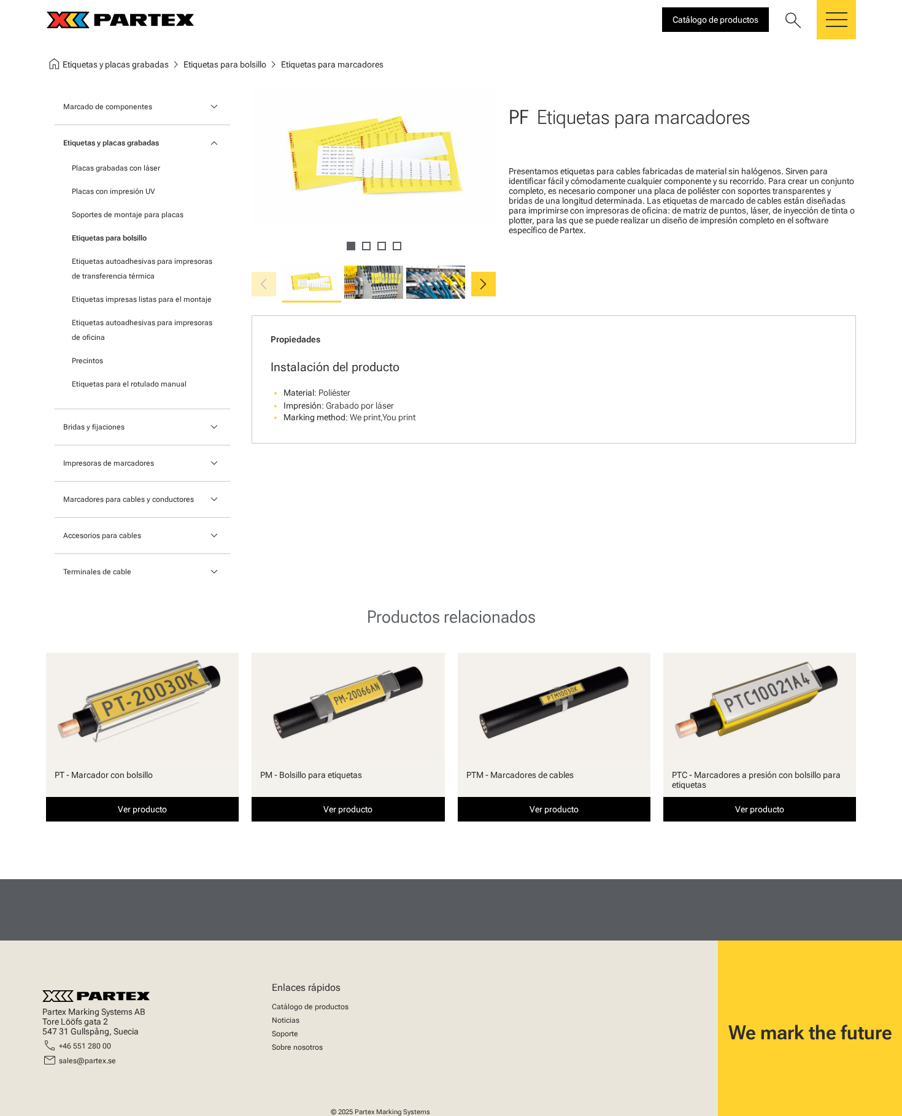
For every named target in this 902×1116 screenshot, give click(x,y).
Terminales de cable (97, 572)
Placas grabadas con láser (116, 168)
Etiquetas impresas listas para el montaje (142, 299)
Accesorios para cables (102, 535)
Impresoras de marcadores (108, 463)
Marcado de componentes (107, 106)
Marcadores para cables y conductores (128, 499)
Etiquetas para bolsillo (109, 238)
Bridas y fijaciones (94, 427)
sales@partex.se (87, 1060)
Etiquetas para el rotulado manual (129, 384)
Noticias (285, 1020)
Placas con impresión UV (113, 191)
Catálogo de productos (310, 1006)
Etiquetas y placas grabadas (111, 143)
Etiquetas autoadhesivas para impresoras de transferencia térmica (142, 268)
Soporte (285, 1033)
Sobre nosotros (297, 1047)
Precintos (87, 360)
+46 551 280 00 (85, 1046)
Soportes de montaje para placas (127, 214)
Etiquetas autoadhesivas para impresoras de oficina (142, 330)
